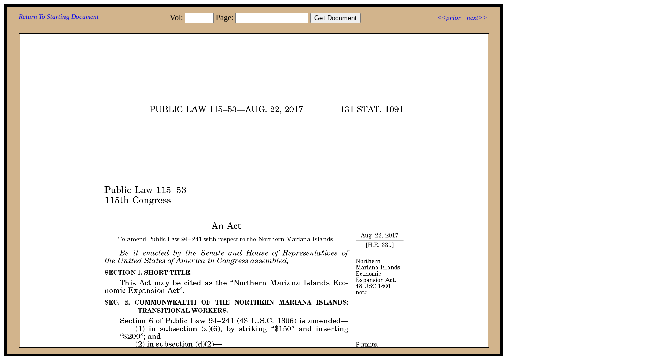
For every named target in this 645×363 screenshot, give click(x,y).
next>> (477, 17)
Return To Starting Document (59, 16)
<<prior (449, 17)
